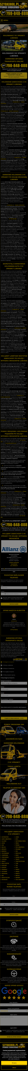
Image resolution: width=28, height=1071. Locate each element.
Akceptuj (14, 1063)
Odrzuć (14, 1067)
